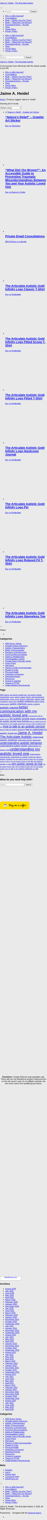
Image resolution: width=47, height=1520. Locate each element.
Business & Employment (15, 652)
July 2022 (9, 1354)
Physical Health (12, 672)
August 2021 (10, 1374)
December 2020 (12, 1392)
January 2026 (11, 1304)
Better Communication (14, 650)
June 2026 (9, 1293)
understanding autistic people (13, 746)
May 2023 (9, 1339)
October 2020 (11, 1396)
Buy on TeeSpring (12, 126)
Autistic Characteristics (15, 648)
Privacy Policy (11, 31)
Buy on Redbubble (13, 294)
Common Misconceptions (16, 654)
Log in (7, 1472)
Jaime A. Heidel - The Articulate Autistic (16, 3)
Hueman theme (34, 1513)
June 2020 (9, 1405)
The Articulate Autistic (16, 737)
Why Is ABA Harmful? (14, 16)
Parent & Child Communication (18, 668)
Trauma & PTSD (12, 683)
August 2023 (10, 1335)
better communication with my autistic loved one (18, 711)
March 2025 (10, 1313)
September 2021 (12, 1372)
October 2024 (11, 1322)
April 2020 (9, 1409)
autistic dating (12, 701)
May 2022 (9, 1357)
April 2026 (9, 1297)
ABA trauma (4, 695)
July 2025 (9, 1308)
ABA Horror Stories (13, 643)
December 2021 (12, 1368)
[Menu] (1, 7)
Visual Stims (10, 29)
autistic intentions (18, 704)
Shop (7, 27)
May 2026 (9, 1295)
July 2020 (9, 1403)
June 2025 (9, 1311)
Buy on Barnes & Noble (15, 192)
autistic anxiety (14, 699)
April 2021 (9, 1383)
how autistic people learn (18, 724)
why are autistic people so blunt (23, 759)
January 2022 (11, 1365)
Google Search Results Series (18, 661)
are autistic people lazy (18, 695)
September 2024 (12, 1324)
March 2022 (10, 1361)
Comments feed (12, 1476)
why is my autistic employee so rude (24, 769)
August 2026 (10, 1289)
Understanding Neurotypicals (17, 685)
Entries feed (10, 1474)
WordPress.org (11, 1479)
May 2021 (9, 1381)
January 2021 (11, 1390)
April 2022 (9, 1359)
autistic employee (25, 701)
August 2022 (10, 1352)
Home (2, 99)
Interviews (9, 665)
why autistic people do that (27, 763)
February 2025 (11, 1315)
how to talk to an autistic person (24, 726)
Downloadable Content (14, 659)
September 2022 (12, 1350)
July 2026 (9, 1291)
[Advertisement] (23, 1109)
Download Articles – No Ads (17, 25)
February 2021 (11, 1387)
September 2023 (12, 1333)
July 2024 (9, 1326)
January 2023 (11, 1343)
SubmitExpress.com (10, 1277)
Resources (10, 679)
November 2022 (12, 1346)
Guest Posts (10, 663)
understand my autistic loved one (23, 757)
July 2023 (9, 1337)
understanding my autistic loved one (20, 751)
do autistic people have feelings (14, 721)
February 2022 (11, 1363)
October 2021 (11, 1370)
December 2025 (12, 1306)
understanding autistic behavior (21, 743)
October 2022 (11, 1348)
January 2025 (11, 1317)
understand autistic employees (29, 740)
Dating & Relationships (15, 657)
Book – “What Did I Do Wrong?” (18, 22)
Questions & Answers (14, 674)
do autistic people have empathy (28, 718)
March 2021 (10, 1385)
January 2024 (11, 1328)
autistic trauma (9, 707)
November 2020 (12, 1394)
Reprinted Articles (12, 676)
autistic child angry (27, 699)
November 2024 (12, 1319)
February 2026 (11, 1302)
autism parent (20, 697)
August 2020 (10, 1401)
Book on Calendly (19, 242)
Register (8, 1470)
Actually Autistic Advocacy (16, 646)
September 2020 (12, 1398)
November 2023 (12, 1330)
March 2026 (10, 1300)
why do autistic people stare (24, 766)
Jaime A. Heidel (30, 733)
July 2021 (9, 1376)
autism (12, 697)
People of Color (11, 670)
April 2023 (9, 1341)
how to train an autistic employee (12, 730)
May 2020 (9, 1407)
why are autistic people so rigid (20, 761)
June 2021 (9, 1379)
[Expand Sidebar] (1, 626)
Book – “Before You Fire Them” (18, 20)
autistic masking (33, 704)
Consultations (11, 18)
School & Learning (13, 681)
